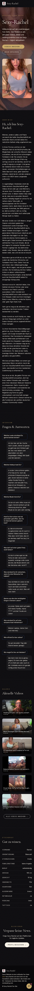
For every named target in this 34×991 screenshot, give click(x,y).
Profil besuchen (17, 945)
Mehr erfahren (12, 52)
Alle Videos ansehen (17, 816)
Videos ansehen (13, 46)
